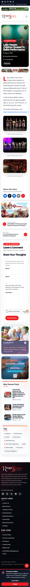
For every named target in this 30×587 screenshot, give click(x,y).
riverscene (20, 447)
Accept (15, 584)
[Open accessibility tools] (27, 565)
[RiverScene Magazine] (8, 17)
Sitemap (5, 526)
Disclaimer (5, 541)
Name (7, 268)
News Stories (6, 506)
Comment (9, 292)
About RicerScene (7, 522)
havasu (7, 437)
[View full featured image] (25, 28)
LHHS (24, 444)
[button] (15, 123)
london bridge (9, 447)
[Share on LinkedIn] (14, 196)
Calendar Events (7, 509)
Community (6, 519)
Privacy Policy (6, 535)
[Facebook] (2, 2)
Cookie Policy (6, 544)
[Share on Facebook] (5, 196)
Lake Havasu (17, 437)
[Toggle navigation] (26, 16)
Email (7, 276)
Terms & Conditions (8, 538)
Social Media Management (10, 551)
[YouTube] (10, 2)
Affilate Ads (6, 548)
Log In (4, 553)
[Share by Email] (18, 196)
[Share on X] (10, 196)
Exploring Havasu (7, 516)
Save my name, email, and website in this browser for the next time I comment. (14, 287)
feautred (7, 63)
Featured (8, 433)
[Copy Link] (23, 196)
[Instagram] (5, 2)
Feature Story (18, 433)
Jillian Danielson (12, 56)
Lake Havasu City (10, 440)
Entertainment (7, 513)
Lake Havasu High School (12, 444)
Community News (10, 40)
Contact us (5, 503)
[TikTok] (13, 2)
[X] (8, 2)
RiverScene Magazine (11, 451)
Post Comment (12, 318)
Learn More (15, 580)
